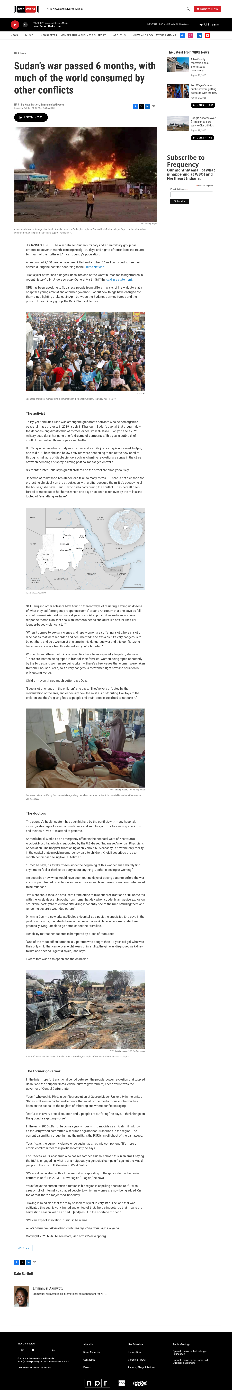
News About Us (91, 1352)
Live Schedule (135, 1344)
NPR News (20, 53)
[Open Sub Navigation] (20, 35)
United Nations (94, 267)
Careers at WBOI (137, 1360)
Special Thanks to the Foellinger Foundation (190, 1352)
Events (87, 1367)
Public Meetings (181, 1344)
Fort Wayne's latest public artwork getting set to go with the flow (204, 89)
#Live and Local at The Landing (154, 35)
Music (29, 35)
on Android (46, 1368)
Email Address (179, 189)
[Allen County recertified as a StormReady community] (178, 64)
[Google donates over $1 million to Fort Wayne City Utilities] (178, 123)
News (14, 35)
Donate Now (209, 9)
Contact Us (89, 1360)
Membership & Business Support (83, 35)
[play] (15, 25)
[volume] (25, 25)
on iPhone (34, 1368)
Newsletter (49, 35)
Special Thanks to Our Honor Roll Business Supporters (190, 1361)
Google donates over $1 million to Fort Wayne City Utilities (203, 121)
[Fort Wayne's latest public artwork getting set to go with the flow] (178, 91)
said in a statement (119, 279)
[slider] (30, 24)
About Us (119, 35)
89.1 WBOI (64, 1361)
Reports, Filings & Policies (141, 1367)
